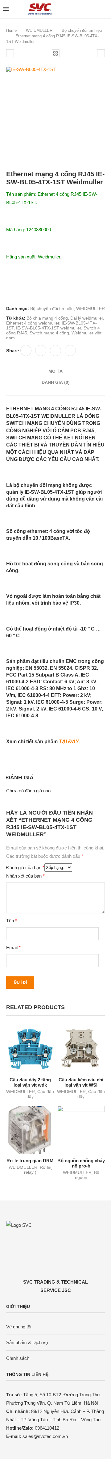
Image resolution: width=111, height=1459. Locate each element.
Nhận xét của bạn (25, 875)
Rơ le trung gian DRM (30, 1160)
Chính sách (17, 1358)
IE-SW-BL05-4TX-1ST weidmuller (48, 327)
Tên (11, 920)
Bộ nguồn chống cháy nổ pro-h (81, 1163)
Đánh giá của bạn (25, 867)
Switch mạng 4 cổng (49, 332)
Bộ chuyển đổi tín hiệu (82, 30)
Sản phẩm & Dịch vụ (27, 1342)
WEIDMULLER (39, 30)
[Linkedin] (89, 9)
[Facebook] (82, 9)
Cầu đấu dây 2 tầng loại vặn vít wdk (30, 1082)
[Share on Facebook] (25, 350)
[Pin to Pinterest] (55, 350)
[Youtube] (95, 9)
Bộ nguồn (87, 1175)
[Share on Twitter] (40, 350)
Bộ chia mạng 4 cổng (47, 318)
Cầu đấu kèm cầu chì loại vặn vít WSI (81, 1082)
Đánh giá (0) (56, 382)
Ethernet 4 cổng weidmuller (32, 323)
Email (13, 947)
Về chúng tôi (18, 1326)
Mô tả (55, 371)
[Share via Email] (70, 350)
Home (11, 30)
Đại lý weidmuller (86, 318)
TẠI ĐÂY (69, 741)
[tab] (55, 371)
